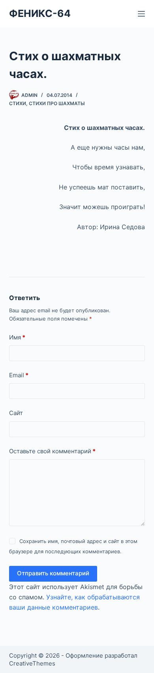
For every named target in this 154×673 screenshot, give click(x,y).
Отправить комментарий (53, 573)
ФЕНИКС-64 (40, 13)
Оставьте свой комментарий (52, 451)
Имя (17, 337)
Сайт (16, 413)
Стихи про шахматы (57, 103)
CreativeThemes (32, 663)
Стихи (17, 103)
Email (18, 375)
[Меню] (141, 13)
